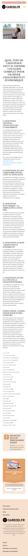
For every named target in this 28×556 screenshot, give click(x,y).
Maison (5, 398)
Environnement (7, 377)
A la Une (5, 353)
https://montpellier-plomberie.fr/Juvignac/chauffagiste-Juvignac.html (13, 162)
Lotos (4, 511)
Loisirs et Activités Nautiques (11, 393)
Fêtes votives (6, 506)
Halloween (6, 384)
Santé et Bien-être (8, 410)
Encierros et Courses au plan (11, 509)
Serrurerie (5, 413)
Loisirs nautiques (7, 396)
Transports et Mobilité (9, 420)
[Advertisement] (14, 49)
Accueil (5, 542)
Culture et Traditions (8, 365)
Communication (7, 362)
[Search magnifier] (25, 2)
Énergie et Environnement (10, 372)
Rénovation (6, 408)
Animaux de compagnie (9, 360)
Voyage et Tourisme (8, 425)
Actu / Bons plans (7, 355)
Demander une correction (10, 548)
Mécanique (6, 401)
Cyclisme (5, 367)
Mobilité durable (7, 403)
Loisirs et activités (8, 391)
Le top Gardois (7, 389)
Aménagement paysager (10, 357)
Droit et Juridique (8, 369)
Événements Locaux (8, 381)
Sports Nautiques (7, 415)
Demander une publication (10, 551)
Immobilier (6, 386)
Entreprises (6, 374)
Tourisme (5, 418)
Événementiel (7, 379)
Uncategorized (7, 422)
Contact (5, 545)
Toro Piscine (6, 514)
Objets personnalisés (8, 406)
